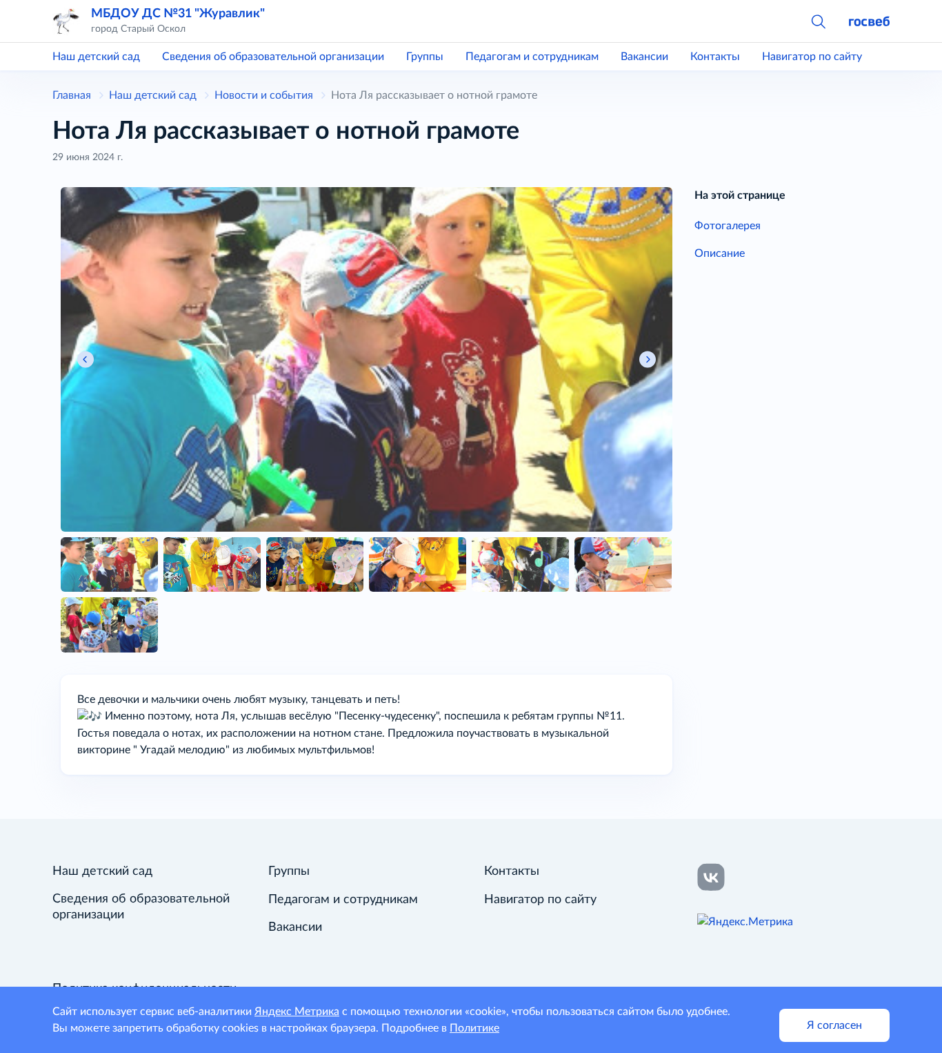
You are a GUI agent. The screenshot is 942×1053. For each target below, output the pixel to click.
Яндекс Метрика (296, 1011)
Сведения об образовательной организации (273, 56)
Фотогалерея (727, 225)
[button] (818, 20)
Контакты (715, 56)
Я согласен (834, 1025)
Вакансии (644, 56)
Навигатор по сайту (812, 56)
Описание (719, 253)
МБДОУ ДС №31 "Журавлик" (178, 13)
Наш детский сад (96, 56)
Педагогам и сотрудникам (532, 56)
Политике (474, 1028)
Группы (424, 56)
